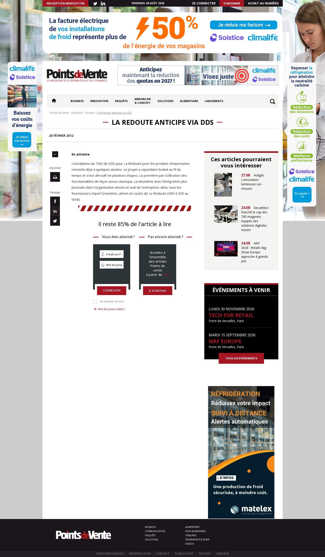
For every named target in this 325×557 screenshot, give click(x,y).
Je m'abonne (157, 291)
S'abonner (232, 3)
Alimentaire (189, 101)
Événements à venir (197, 539)
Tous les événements (241, 358)
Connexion (111, 290)
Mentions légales (109, 553)
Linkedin (222, 553)
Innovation (99, 101)
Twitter (204, 553)
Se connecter (204, 3)
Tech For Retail (231, 315)
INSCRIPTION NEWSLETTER (65, 3)
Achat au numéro (263, 3)
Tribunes (190, 535)
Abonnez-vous (140, 553)
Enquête (121, 101)
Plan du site (184, 553)
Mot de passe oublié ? (111, 309)
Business (77, 101)
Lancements (214, 101)
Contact (162, 553)
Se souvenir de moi (112, 301)
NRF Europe (225, 341)
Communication (155, 531)
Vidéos (189, 543)
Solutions (165, 101)
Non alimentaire (195, 531)
